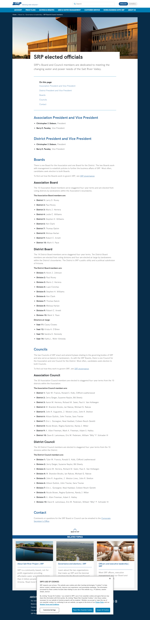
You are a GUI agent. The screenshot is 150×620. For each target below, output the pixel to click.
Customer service (92, 10)
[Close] (110, 578)
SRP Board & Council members (53, 14)
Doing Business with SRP (114, 10)
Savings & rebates (46, 10)
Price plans (30, 10)
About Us (132, 10)
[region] (75, 595)
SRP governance (87, 176)
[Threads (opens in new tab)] (116, 601)
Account (18, 10)
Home (14, 15)
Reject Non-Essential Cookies (82, 610)
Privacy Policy (99, 602)
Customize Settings (49, 610)
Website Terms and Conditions (49, 604)
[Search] (75, 4)
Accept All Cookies (103, 610)
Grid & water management (69, 10)
